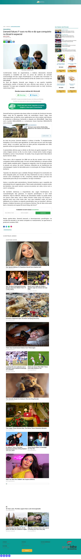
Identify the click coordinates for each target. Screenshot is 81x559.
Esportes (8, 26)
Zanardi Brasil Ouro (7, 229)
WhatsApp (22, 95)
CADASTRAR (43, 213)
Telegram (34, 95)
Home (4, 26)
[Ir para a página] (40, 2)
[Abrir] (1, 2)
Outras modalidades (15, 26)
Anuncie (27, 550)
